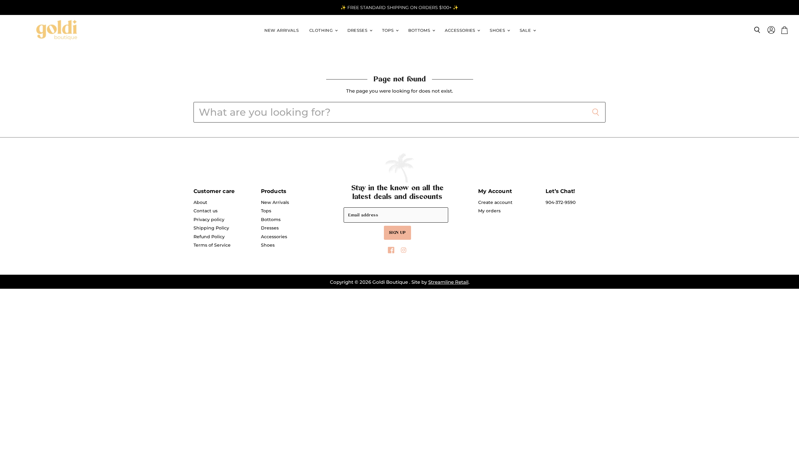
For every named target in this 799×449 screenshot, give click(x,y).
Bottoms (420, 30)
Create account (495, 202)
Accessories (461, 30)
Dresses (358, 30)
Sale (526, 30)
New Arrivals (281, 30)
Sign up (397, 232)
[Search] (595, 112)
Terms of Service (212, 245)
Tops (388, 30)
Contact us (206, 211)
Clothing (321, 30)
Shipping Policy (211, 228)
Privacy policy (209, 219)
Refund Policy (209, 236)
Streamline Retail (448, 282)
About (200, 202)
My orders (489, 211)
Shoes (498, 30)
